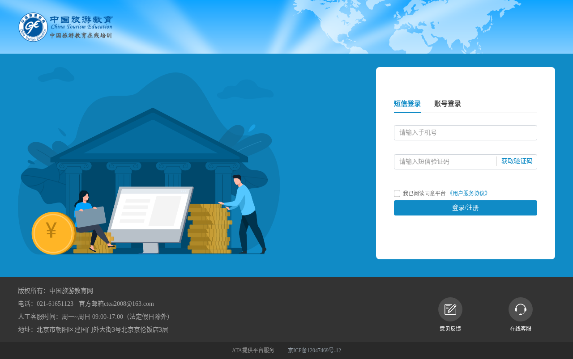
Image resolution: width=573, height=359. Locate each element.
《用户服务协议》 (468, 193)
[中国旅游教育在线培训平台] (66, 26)
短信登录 (407, 103)
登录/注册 (465, 207)
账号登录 (447, 103)
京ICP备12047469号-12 (314, 350)
